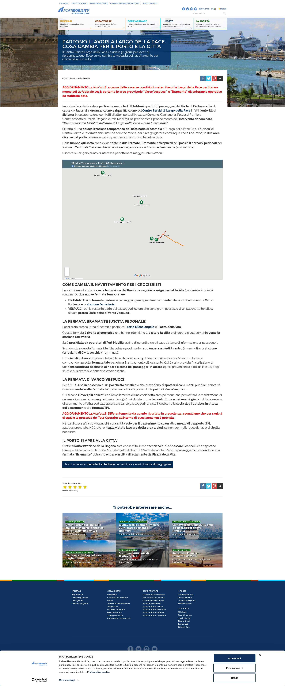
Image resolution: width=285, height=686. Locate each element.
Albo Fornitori (150, 3)
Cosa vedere (114, 591)
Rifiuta (234, 678)
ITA (212, 9)
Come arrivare (150, 591)
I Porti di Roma (79, 3)
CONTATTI (205, 9)
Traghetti (79, 522)
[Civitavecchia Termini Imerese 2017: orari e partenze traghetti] (142, 526)
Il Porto (72, 78)
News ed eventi (84, 78)
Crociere (70, 522)
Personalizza (233, 668)
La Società (183, 608)
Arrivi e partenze (98, 3)
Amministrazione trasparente (124, 3)
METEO (223, 9)
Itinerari (76, 591)
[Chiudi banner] (260, 655)
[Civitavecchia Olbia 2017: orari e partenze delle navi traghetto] (196, 526)
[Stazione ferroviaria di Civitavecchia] (142, 553)
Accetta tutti (234, 658)
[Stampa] (220, 78)
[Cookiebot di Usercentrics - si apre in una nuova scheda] (39, 680)
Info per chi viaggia (138, 522)
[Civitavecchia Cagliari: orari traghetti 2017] (89, 553)
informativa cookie (99, 672)
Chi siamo (63, 3)
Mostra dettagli (67, 680)
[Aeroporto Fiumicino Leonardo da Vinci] (196, 553)
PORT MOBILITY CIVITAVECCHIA (74, 11)
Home (64, 78)
